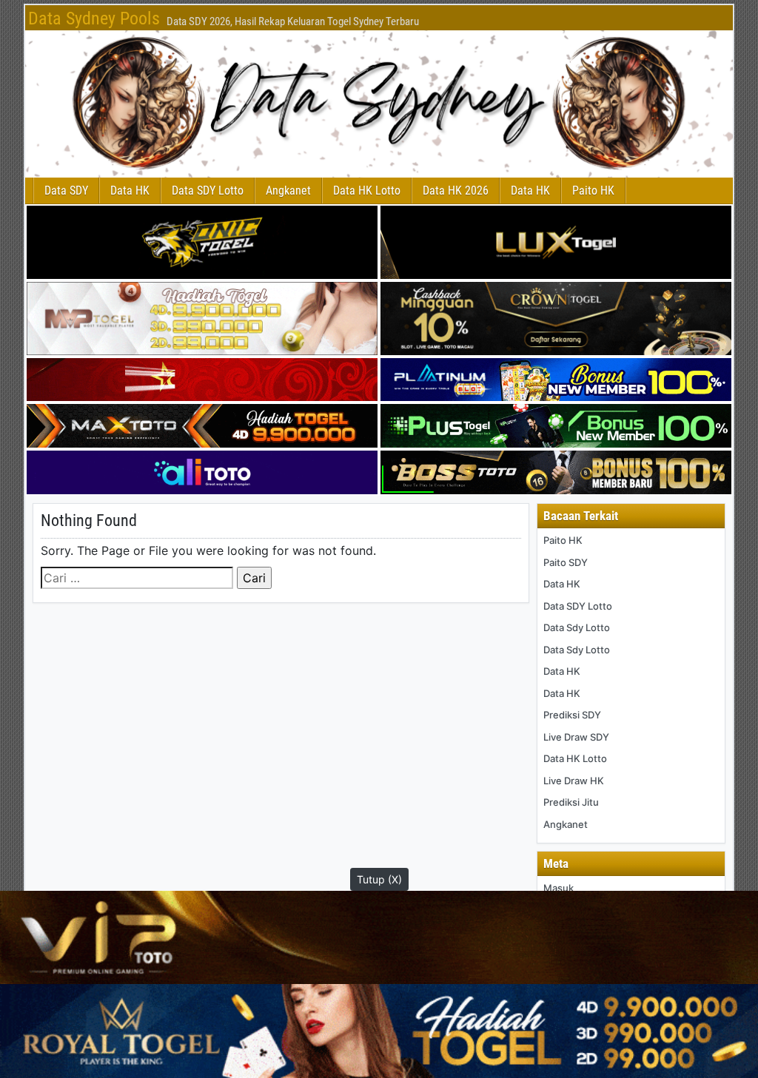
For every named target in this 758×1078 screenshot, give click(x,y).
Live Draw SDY (576, 737)
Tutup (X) (379, 879)
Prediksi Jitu (571, 802)
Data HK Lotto (366, 190)
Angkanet (288, 190)
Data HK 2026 (456, 190)
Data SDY (66, 190)
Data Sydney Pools (94, 18)
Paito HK (593, 190)
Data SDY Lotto (208, 190)
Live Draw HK (573, 780)
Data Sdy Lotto (576, 627)
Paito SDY (565, 562)
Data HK (130, 190)
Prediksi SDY (572, 715)
